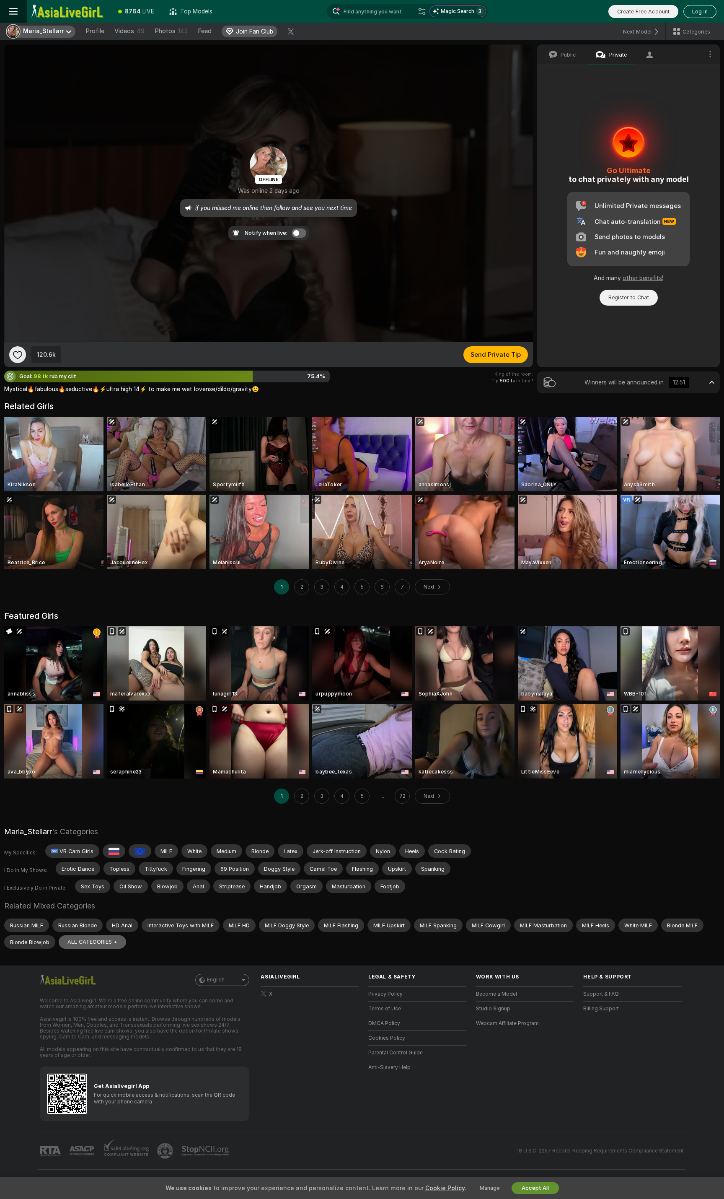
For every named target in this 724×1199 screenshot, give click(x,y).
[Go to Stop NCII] (206, 1151)
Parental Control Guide (395, 1053)
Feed (205, 31)
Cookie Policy (445, 1188)
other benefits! (643, 278)
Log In (700, 11)
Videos (129, 31)
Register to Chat (628, 297)
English (216, 980)
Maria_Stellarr (28, 831)
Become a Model (496, 994)
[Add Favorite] (17, 354)
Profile (94, 31)
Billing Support (601, 1009)
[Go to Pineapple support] (166, 1151)
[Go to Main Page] (69, 11)
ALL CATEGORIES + (92, 942)
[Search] (422, 11)
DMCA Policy (384, 1023)
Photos (171, 31)
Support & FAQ (601, 994)
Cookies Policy (386, 1038)
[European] (140, 851)
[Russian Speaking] (114, 851)
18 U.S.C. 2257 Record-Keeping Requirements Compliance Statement (600, 1151)
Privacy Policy (385, 994)
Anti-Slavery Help (389, 1067)
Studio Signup (493, 1009)
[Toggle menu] (13, 11)
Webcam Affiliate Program (507, 1023)
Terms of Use (384, 1009)
